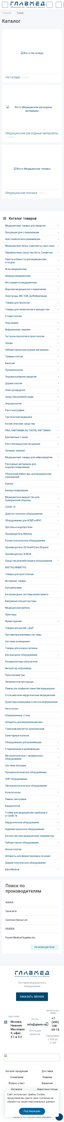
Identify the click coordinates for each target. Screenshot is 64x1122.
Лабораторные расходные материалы (27, 349)
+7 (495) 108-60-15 (55, 1024)
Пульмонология (14, 370)
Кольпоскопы (12, 792)
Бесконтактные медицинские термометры (29, 835)
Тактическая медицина (18, 417)
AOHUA (9, 902)
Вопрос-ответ (17, 1083)
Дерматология (13, 383)
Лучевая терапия (15, 450)
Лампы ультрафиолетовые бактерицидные (30, 688)
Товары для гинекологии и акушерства (27, 309)
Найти (49, 5)
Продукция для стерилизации (22, 232)
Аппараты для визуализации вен (23, 722)
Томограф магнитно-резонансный (24, 728)
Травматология (14, 356)
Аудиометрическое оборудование (24, 829)
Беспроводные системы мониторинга (26, 594)
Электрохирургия (15, 390)
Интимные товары (15, 581)
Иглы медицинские (16, 269)
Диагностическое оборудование (24, 513)
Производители (44, 947)
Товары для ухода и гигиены (21, 648)
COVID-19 (10, 507)
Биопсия (10, 363)
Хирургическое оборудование (22, 822)
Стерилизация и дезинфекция (22, 749)
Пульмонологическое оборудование (25, 772)
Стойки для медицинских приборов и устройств (26, 814)
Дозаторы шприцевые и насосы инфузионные (31, 702)
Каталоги (16, 1089)
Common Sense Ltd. (16, 920)
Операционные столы (17, 715)
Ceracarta (11, 911)
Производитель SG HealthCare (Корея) (26, 547)
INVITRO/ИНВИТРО (15, 567)
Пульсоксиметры (15, 675)
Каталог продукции (17, 1071)
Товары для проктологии (19, 574)
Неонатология (13, 849)
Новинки (47, 1077)
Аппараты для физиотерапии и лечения (27, 856)
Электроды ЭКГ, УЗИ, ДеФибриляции (26, 296)
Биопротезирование (16, 490)
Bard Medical (12, 869)
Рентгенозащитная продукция (22, 443)
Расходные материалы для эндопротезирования (20, 466)
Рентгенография (14, 410)
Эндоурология (13, 403)
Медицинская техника (25, 193)
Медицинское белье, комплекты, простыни (29, 245)
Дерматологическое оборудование (25, 862)
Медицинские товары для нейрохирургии (28, 457)
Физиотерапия (13, 621)
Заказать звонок (32, 996)
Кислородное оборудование (21, 654)
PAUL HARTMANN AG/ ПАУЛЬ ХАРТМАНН (28, 430)
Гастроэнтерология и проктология (24, 336)
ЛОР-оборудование (16, 779)
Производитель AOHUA (18, 554)
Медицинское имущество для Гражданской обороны (22, 499)
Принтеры (10, 614)
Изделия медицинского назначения (25, 289)
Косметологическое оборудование (25, 540)
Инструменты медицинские (21, 282)
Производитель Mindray (18, 533)
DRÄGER (10, 928)
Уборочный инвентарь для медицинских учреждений (28, 475)
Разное (9, 483)
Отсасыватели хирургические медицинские (30, 695)
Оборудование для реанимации (23, 742)
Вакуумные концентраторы (20, 601)
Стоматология (13, 316)
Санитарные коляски (17, 735)
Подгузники (11, 322)
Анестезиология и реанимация (22, 239)
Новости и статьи (47, 1089)
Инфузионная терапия (17, 329)
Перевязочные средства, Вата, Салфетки (29, 252)
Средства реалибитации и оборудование (28, 560)
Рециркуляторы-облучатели (21, 661)
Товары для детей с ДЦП (19, 628)
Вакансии (47, 1083)
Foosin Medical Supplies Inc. (20, 937)
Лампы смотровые (15, 799)
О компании (16, 1077)
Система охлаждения (17, 641)
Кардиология (12, 805)
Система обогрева (15, 765)
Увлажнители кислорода (19, 681)
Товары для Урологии (17, 302)
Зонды (9, 343)
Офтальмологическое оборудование (26, 785)
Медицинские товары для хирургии (25, 225)
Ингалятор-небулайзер (18, 668)
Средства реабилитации (19, 396)
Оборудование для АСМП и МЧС (23, 520)
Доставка (47, 1071)
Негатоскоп (11, 708)
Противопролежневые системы (23, 634)
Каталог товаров (23, 218)
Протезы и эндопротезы (18, 527)
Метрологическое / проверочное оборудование (24, 757)
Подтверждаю (32, 1111)
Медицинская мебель (17, 607)
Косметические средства (20, 423)
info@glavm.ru (36, 1024)
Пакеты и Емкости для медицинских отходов (25, 261)
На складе (17, 77)
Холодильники (13, 587)
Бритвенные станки (16, 437)
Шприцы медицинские (18, 275)
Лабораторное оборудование (22, 842)
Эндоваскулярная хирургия (21, 376)
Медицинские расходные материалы (31, 135)
